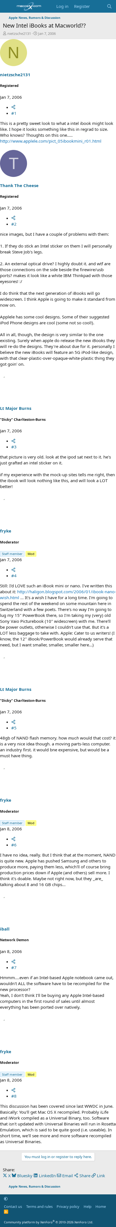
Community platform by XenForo (48, 1222)
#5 (14, 728)
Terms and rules (39, 1206)
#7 (14, 967)
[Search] (109, 6)
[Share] (13, 107)
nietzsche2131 (19, 33)
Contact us (13, 1206)
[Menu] (7, 6)
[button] (6, 1198)
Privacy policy (68, 1206)
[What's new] (98, 6)
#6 (14, 845)
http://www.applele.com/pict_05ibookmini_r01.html (50, 141)
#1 (14, 113)
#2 (14, 224)
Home (100, 1206)
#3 (14, 447)
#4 (14, 575)
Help (88, 1206)
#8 (14, 1096)
